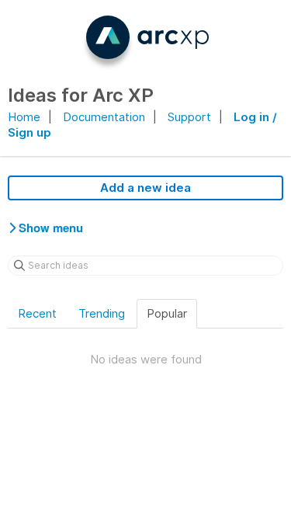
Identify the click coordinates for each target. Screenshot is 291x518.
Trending (101, 313)
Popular (167, 313)
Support (189, 117)
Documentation (104, 117)
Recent (37, 313)
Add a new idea (145, 187)
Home (24, 117)
